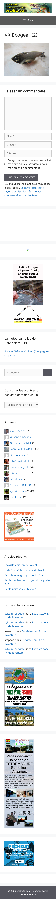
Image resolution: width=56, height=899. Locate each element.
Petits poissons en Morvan (20, 588)
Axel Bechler (17, 430)
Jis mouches (17, 455)
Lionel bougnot (19, 467)
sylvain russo (18, 491)
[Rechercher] (47, 372)
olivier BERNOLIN (20, 473)
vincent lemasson (20, 437)
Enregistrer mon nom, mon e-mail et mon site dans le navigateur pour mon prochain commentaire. (29, 164)
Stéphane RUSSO (20, 485)
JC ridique (16, 479)
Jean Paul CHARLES (22, 449)
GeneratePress (28, 894)
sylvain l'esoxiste (14, 613)
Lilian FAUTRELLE (20, 461)
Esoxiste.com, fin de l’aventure (22, 565)
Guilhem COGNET (20, 442)
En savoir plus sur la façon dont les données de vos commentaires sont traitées (24, 191)
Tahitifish (15, 497)
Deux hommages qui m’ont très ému (25, 575)
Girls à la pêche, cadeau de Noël (24, 570)
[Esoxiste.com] (28, 7)
